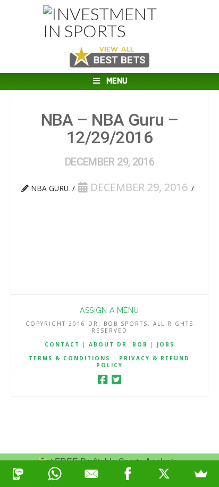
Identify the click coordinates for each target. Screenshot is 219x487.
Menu (117, 81)
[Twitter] (116, 379)
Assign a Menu (109, 310)
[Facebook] (102, 379)
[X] (164, 473)
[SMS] (18, 473)
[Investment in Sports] (109, 22)
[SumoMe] (200, 473)
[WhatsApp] (55, 473)
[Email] (91, 473)
